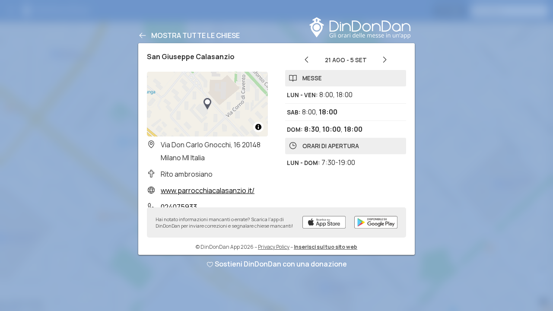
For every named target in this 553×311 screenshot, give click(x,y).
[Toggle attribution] (258, 127)
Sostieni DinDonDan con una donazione (281, 264)
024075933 (179, 207)
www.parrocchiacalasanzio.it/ (207, 190)
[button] (207, 104)
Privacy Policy (273, 247)
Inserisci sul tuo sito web (325, 247)
